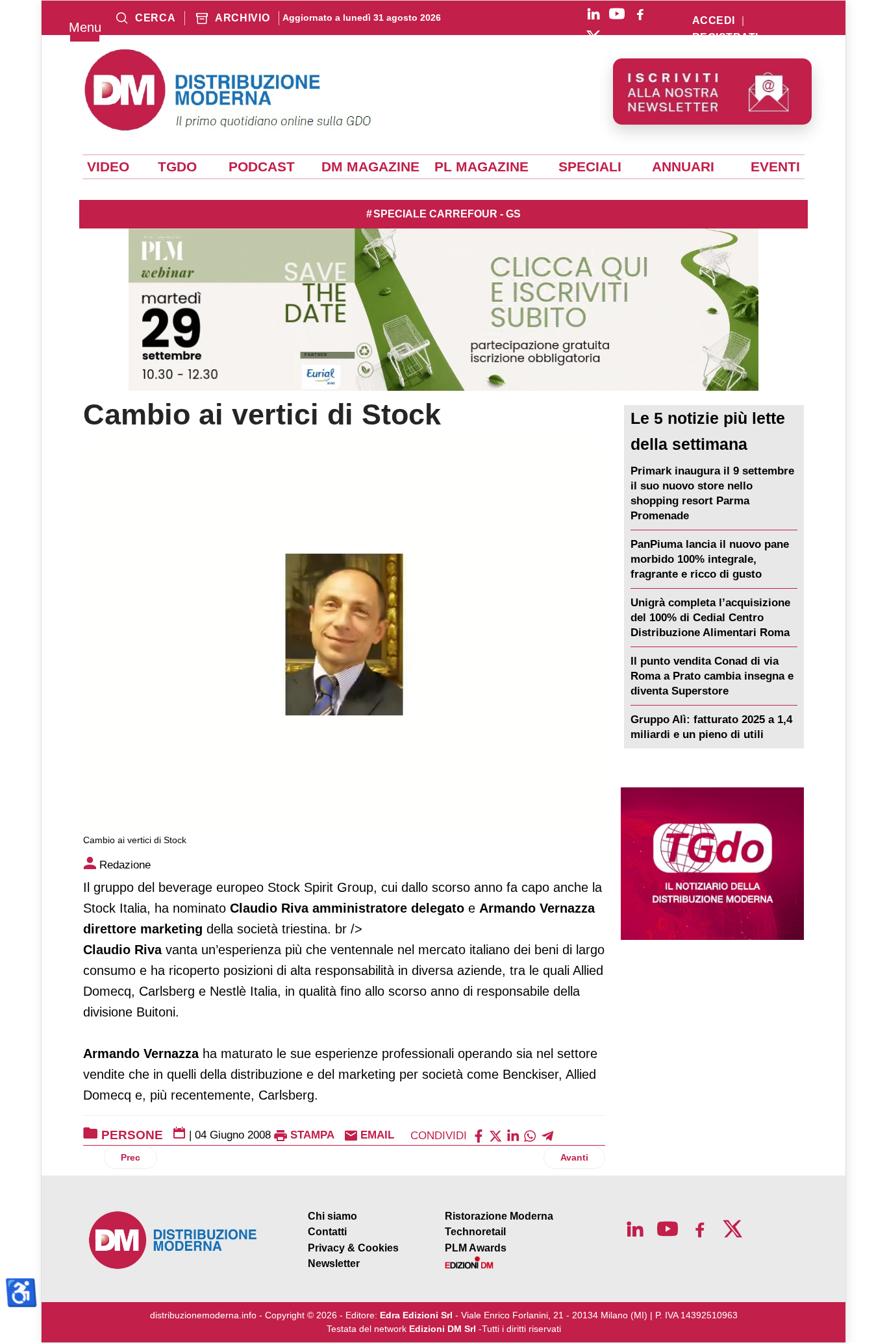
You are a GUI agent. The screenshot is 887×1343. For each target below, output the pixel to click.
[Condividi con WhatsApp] (529, 1135)
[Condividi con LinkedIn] (512, 1135)
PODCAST (262, 167)
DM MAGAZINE (370, 167)
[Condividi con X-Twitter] (495, 1135)
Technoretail (475, 1231)
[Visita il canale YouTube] (617, 13)
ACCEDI (713, 21)
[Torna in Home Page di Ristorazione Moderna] (173, 1240)
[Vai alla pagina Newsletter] (712, 91)
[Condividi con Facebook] (478, 1135)
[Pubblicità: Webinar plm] (443, 309)
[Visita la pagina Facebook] (640, 13)
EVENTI (775, 167)
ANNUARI (683, 167)
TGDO (177, 167)
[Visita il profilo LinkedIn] (593, 13)
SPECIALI (589, 167)
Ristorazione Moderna (499, 1216)
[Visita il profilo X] (593, 37)
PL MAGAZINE (481, 167)
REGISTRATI (725, 37)
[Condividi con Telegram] (547, 1135)
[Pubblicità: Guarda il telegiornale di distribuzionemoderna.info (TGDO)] (712, 863)
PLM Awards (475, 1247)
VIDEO (108, 167)
